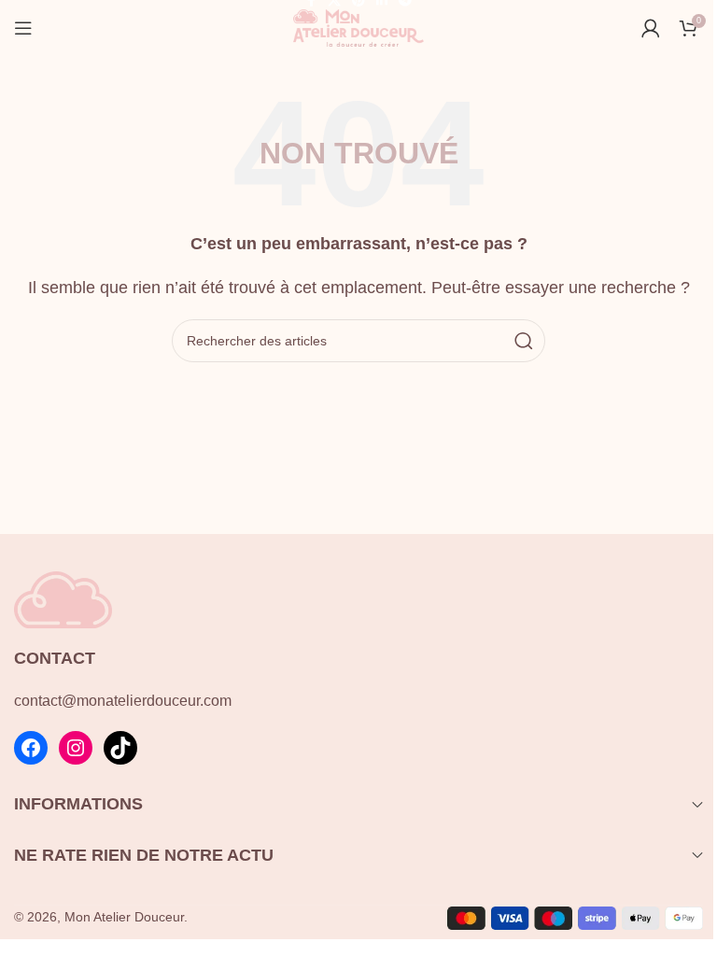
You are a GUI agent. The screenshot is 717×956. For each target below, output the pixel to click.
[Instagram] (75, 748)
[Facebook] (31, 748)
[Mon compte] (650, 28)
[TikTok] (120, 748)
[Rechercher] (523, 340)
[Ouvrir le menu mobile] (23, 28)
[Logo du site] (358, 27)
